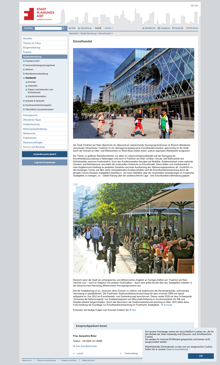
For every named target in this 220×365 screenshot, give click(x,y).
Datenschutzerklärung (46, 360)
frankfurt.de (150, 28)
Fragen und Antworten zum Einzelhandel (40, 91)
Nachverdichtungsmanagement (40, 65)
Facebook (178, 28)
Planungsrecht (30, 115)
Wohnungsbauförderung (34, 129)
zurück (80, 353)
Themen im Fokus (32, 43)
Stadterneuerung (31, 124)
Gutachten (33, 86)
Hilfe (74, 28)
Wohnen (29, 69)
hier (134, 310)
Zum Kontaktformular (86, 346)
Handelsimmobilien (37, 96)
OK (201, 356)
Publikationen (29, 138)
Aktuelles (27, 38)
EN (196, 5)
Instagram (165, 28)
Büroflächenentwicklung (36, 74)
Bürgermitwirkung (31, 47)
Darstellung (86, 28)
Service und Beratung (34, 147)
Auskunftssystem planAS (44, 154)
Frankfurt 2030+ (32, 61)
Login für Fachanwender (44, 162)
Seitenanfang (131, 353)
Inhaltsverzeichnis (68, 360)
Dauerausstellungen (33, 142)
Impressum (26, 360)
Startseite (73, 33)
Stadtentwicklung (88, 33)
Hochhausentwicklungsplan (38, 105)
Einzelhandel (105, 33)
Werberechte (29, 133)
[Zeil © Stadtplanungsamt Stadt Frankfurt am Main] (133, 139)
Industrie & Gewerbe (35, 101)
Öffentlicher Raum (32, 120)
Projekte (27, 52)
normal (108, 28)
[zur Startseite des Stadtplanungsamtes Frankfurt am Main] (38, 21)
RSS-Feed (193, 28)
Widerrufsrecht (88, 360)
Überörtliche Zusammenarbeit (39, 109)
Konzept (32, 82)
